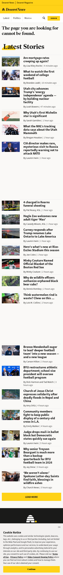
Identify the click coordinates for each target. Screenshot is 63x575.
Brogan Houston (34, 137)
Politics (17, 18)
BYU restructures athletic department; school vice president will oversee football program (40, 372)
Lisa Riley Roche (34, 65)
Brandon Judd (33, 82)
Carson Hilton (32, 361)
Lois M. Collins (33, 302)
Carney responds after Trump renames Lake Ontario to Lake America (39, 233)
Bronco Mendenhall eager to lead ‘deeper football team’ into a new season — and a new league (41, 352)
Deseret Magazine (25, 2)
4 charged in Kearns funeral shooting (36, 204)
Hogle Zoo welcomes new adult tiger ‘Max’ (40, 218)
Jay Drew (30, 467)
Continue (31, 569)
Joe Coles (31, 254)
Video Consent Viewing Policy (41, 557)
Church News (32, 487)
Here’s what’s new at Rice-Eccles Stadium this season (41, 248)
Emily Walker (32, 426)
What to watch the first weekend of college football (38, 74)
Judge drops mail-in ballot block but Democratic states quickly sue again (41, 435)
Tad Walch (49, 382)
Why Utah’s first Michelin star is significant (40, 114)
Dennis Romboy (33, 288)
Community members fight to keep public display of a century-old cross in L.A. (39, 416)
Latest (6, 18)
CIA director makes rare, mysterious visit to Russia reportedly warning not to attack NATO (40, 148)
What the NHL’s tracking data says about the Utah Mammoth (40, 129)
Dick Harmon (32, 382)
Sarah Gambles (33, 120)
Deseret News (8, 2)
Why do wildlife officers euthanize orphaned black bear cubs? (40, 281)
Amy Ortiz (31, 405)
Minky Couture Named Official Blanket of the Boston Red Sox (38, 263)
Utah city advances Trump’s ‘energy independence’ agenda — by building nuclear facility (39, 95)
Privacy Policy (16, 557)
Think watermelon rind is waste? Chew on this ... (40, 296)
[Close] (59, 527)
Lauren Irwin (32, 158)
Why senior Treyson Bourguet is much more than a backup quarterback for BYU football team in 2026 (38, 456)
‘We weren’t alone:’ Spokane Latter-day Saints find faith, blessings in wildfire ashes (41, 478)
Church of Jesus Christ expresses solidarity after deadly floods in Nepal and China (41, 396)
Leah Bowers (32, 106)
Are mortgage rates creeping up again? (36, 59)
